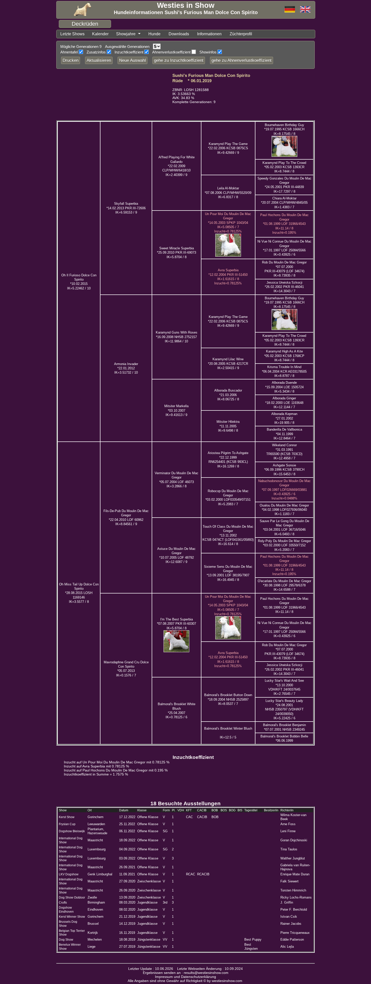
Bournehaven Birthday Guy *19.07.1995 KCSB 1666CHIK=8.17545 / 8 (284, 129)
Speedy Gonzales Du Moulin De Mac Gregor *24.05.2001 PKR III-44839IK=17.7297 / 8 (284, 184)
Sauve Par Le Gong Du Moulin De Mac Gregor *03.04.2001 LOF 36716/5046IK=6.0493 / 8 (284, 527)
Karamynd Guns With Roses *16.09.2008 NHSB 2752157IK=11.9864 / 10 (176, 337)
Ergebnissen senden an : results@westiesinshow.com (185, 973)
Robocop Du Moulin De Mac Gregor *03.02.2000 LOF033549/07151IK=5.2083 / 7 (228, 497)
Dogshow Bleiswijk (72, 831)
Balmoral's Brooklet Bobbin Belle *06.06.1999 (284, 738)
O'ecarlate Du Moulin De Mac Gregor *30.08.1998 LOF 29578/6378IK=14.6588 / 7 (284, 585)
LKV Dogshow (68, 874)
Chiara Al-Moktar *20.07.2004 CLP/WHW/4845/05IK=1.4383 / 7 (284, 202)
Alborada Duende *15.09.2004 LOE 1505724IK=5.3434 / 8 (284, 387)
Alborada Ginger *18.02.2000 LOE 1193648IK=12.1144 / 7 (284, 402)
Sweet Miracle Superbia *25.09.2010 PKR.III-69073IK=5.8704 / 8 (176, 252)
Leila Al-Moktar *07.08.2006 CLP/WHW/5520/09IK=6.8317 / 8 (228, 192)
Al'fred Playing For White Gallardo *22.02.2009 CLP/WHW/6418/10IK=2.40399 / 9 (176, 165)
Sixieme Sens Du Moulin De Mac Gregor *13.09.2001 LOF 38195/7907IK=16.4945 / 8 (228, 573)
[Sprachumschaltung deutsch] (305, 10)
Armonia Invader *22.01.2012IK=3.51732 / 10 (126, 368)
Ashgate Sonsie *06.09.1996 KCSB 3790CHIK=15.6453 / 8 (284, 469)
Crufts (63, 902)
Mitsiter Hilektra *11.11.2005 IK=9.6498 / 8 (228, 426)
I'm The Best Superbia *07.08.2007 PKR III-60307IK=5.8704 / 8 (176, 623)
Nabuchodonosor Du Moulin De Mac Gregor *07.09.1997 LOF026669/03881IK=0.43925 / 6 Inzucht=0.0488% (284, 489)
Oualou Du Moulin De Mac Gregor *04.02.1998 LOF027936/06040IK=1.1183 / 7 (284, 509)
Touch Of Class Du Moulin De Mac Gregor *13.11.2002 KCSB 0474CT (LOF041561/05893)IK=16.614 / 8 (228, 535)
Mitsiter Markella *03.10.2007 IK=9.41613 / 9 (176, 410)
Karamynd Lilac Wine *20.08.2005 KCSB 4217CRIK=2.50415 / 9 (228, 363)
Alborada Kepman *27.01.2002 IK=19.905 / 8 (284, 418)
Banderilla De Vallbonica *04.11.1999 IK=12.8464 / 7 (284, 434)
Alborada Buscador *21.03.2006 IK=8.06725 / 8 (228, 395)
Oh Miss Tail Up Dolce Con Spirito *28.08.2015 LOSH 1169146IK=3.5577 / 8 (79, 593)
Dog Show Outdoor (72, 897)
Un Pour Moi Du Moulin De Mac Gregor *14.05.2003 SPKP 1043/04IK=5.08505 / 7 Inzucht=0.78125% (228, 222)
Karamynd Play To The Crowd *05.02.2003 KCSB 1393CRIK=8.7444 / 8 (284, 167)
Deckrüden (85, 24)
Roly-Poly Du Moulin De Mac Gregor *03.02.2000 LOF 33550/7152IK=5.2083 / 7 (284, 545)
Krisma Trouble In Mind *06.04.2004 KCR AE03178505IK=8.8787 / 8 (284, 371)
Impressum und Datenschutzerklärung (185, 977)
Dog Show (66, 939)
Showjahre (126, 34)
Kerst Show (66, 817)
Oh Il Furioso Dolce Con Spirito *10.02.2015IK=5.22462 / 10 (78, 281)
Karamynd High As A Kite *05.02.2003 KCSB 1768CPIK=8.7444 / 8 (284, 355)
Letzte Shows (72, 34)
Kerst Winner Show (72, 916)
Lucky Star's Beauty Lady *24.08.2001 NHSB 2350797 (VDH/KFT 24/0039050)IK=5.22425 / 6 (284, 709)
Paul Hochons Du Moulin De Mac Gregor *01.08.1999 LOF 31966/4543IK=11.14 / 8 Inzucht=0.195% (284, 223)
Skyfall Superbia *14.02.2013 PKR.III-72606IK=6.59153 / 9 (126, 208)
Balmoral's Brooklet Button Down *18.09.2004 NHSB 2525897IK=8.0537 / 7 (228, 699)
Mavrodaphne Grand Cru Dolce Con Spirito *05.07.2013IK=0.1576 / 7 (126, 668)
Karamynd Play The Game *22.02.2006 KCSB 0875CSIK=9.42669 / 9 (228, 148)
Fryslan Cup (67, 824)
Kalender (100, 34)
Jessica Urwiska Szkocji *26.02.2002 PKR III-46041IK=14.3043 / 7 (284, 287)
